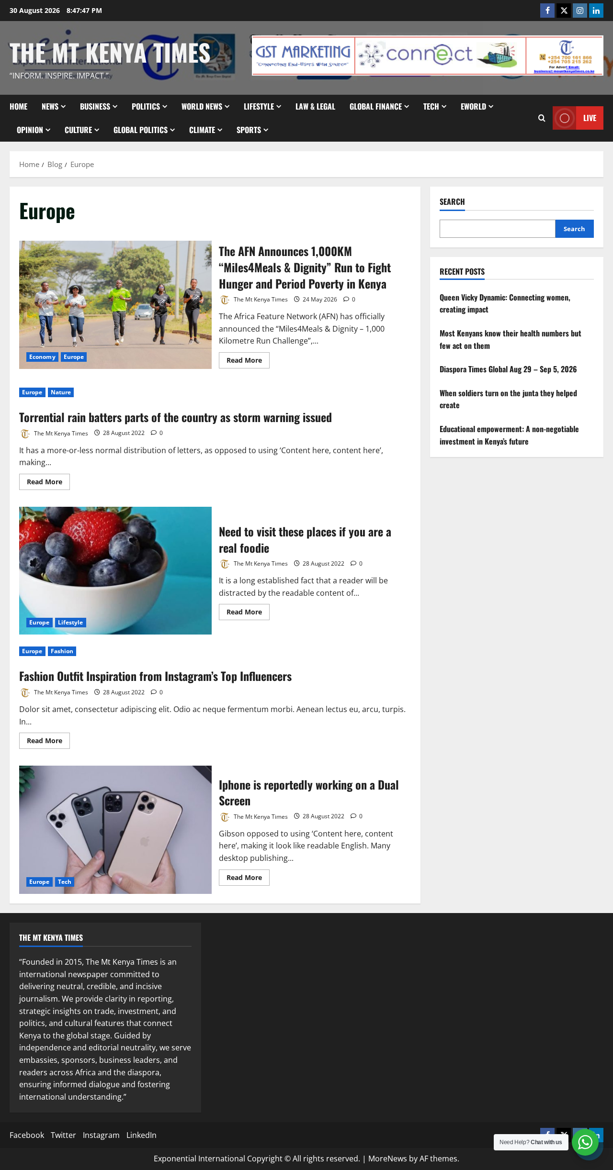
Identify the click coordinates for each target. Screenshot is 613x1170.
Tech (431, 106)
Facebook (27, 1135)
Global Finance (376, 106)
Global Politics (141, 129)
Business (95, 106)
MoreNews (387, 1158)
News (50, 106)
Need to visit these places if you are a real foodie (115, 571)
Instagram (101, 1135)
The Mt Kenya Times (110, 51)
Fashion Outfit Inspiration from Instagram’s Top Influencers (155, 675)
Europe (74, 357)
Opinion (30, 129)
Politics (146, 106)
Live (589, 117)
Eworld (473, 106)
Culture (78, 129)
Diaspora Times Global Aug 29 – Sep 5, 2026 (508, 369)
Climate (202, 129)
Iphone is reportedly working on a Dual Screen (115, 830)
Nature (61, 392)
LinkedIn (141, 1135)
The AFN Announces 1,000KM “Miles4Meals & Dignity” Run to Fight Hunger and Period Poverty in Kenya (115, 305)
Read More (248, 361)
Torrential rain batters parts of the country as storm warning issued (175, 416)
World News (202, 106)
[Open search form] (541, 118)
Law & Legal (315, 106)
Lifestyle (259, 106)
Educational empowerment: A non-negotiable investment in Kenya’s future (509, 435)
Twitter (63, 1135)
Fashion (62, 651)
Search (452, 201)
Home (18, 106)
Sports (249, 129)
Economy (42, 357)
